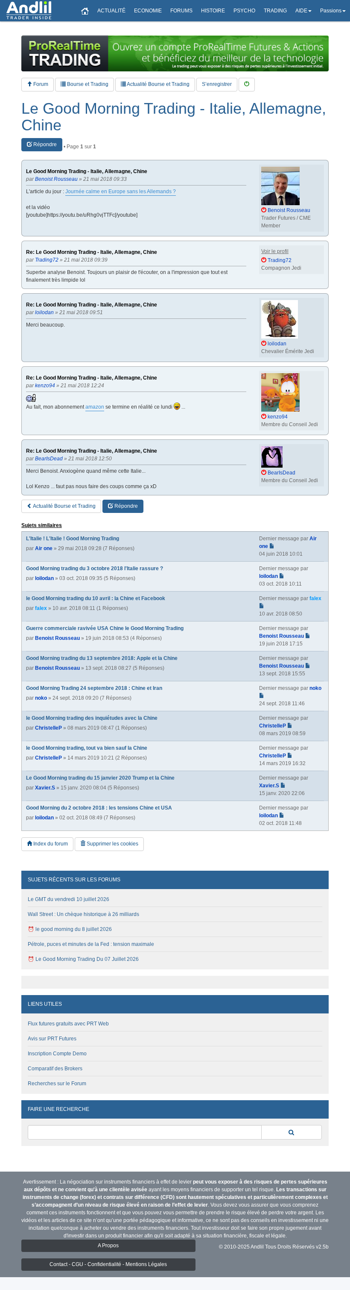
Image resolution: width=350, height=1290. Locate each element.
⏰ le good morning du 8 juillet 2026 (70, 929)
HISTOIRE (213, 11)
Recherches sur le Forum (57, 1084)
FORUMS (181, 11)
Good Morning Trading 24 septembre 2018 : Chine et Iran (94, 688)
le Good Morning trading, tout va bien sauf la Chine (86, 748)
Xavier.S (45, 788)
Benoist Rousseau (57, 638)
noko (41, 698)
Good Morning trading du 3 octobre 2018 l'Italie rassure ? (94, 568)
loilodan (44, 578)
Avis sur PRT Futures (52, 1039)
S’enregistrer (217, 84)
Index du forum (50, 844)
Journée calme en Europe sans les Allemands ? (120, 191)
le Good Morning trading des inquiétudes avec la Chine (92, 718)
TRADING (275, 11)
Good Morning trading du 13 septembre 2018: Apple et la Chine (102, 658)
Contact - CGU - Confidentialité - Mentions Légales (108, 1264)
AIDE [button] (301, 11)
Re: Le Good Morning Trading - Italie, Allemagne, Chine (91, 252)
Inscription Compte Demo (57, 1054)
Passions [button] (330, 11)
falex (41, 608)
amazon (94, 407)
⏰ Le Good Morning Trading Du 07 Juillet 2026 (83, 959)
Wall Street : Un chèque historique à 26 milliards (83, 914)
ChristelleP (48, 728)
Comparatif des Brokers (55, 1069)
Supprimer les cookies (111, 844)
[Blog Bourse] (29, 10)
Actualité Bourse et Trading (158, 84)
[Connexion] (247, 84)
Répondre (44, 144)
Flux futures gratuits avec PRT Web (68, 1024)
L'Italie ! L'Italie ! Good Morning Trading (72, 539)
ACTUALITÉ (111, 11)
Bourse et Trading (87, 84)
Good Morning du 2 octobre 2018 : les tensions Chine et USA (99, 808)
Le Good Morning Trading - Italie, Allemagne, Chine (173, 117)
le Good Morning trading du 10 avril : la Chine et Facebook (95, 598)
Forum (40, 84)
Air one (43, 548)
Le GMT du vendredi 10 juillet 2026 (68, 899)
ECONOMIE (148, 11)
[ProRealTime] (175, 53)
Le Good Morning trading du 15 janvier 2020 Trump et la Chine (100, 778)
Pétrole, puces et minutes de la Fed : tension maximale (91, 944)
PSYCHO (244, 11)
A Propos (108, 1246)
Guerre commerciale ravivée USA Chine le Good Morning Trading (105, 628)
